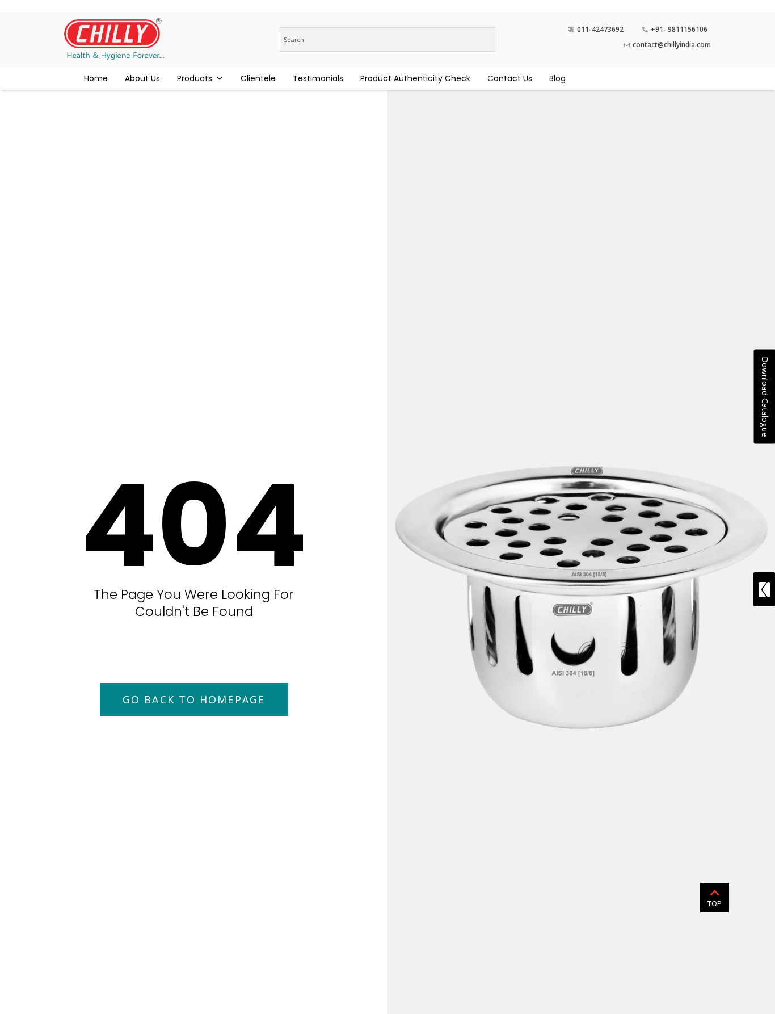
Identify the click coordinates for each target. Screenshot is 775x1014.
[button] (194, 699)
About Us (142, 78)
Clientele (258, 78)
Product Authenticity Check (415, 78)
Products (194, 78)
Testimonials (318, 78)
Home (96, 78)
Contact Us (509, 78)
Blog (557, 78)
